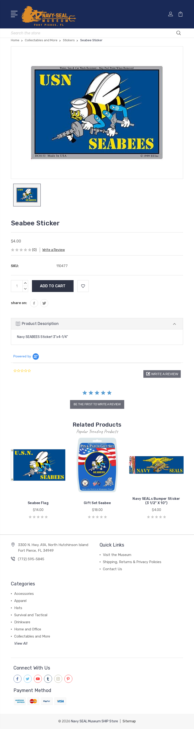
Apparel (20, 601)
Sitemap (129, 721)
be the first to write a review (97, 404)
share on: (19, 303)
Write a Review (53, 250)
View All (20, 643)
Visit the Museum (117, 555)
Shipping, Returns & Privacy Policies (132, 562)
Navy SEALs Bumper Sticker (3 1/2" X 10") (156, 501)
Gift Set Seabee (97, 503)
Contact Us (112, 569)
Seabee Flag (38, 503)
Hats (18, 608)
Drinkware (22, 622)
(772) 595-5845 (31, 559)
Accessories (24, 594)
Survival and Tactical (30, 615)
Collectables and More (32, 636)
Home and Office (27, 629)
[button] (162, 374)
